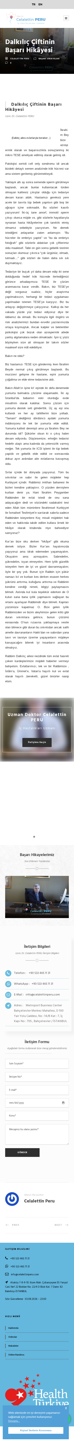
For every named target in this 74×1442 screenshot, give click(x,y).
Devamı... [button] (14, 1421)
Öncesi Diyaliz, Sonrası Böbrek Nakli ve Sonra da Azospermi (38, 906)
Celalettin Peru (19, 58)
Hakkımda (13, 1328)
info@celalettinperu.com (25, 1275)
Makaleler (13, 1346)
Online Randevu (16, 1355)
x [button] (66, 1407)
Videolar (12, 1337)
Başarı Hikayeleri (49, 58)
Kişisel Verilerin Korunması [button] (36, 1430)
